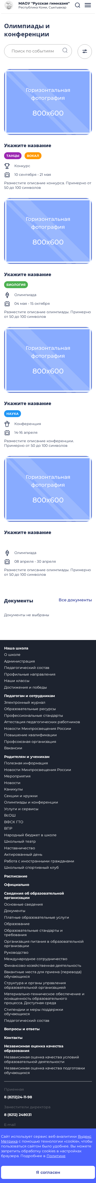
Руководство (16, 952)
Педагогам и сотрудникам (29, 696)
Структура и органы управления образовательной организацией (35, 985)
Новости (12, 782)
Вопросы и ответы (22, 1029)
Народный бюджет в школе (30, 835)
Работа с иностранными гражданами (39, 861)
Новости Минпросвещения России (37, 728)
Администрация (19, 661)
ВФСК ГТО (13, 822)
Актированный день (23, 854)
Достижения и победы (25, 687)
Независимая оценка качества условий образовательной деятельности (41, 1059)
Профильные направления (29, 674)
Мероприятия (17, 776)
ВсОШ (10, 815)
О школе (12, 654)
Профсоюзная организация (30, 741)
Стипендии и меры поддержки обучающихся (33, 1011)
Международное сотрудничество (35, 959)
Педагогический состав (26, 667)
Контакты (13, 1038)
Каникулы (13, 789)
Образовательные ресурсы (30, 709)
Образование (17, 923)
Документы (14, 910)
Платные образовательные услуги (36, 917)
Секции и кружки (21, 796)
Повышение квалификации (30, 735)
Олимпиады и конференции (31, 802)
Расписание (15, 876)
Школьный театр (20, 841)
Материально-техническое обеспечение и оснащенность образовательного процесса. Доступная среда (44, 998)
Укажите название (27, 145)
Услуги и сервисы (21, 809)
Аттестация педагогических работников (42, 722)
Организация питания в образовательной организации (44, 943)
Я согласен (48, 1172)
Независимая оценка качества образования (33, 1048)
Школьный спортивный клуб (31, 867)
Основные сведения (23, 904)
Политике (56, 1156)
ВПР (8, 828)
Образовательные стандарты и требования (33, 932)
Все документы (75, 600)
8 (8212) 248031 (17, 1114)
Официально (16, 885)
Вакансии (13, 748)
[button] (77, 5)
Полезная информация (26, 763)
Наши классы (16, 680)
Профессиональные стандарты (33, 715)
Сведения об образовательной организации (34, 895)
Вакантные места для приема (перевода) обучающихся (43, 974)
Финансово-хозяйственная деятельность (42, 965)
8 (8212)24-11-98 (18, 1097)
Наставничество (19, 848)
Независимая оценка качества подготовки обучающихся (44, 1070)
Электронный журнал (24, 702)
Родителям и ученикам (26, 757)
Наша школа (16, 648)
